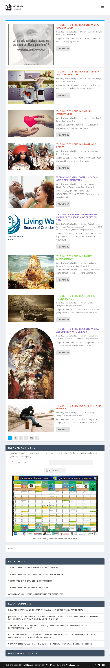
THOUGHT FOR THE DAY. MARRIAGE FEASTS (76, 146)
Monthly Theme (62, 187)
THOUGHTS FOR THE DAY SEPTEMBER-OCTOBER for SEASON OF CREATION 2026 (77, 217)
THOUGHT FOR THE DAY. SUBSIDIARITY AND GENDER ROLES (78, 73)
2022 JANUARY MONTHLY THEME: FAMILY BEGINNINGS (33, 619)
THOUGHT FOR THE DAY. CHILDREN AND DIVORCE (78, 407)
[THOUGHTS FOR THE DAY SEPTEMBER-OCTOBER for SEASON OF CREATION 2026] (31, 226)
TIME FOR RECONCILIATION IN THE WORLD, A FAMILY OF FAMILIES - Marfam (43, 625)
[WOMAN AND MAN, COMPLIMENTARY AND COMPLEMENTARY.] (31, 192)
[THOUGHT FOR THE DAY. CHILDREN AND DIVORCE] (31, 418)
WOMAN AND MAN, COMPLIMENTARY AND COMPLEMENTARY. (77, 179)
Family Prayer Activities (65, 227)
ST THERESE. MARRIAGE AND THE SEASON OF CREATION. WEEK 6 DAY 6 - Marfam (45, 634)
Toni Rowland (69, 32)
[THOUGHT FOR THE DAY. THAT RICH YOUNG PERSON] (31, 308)
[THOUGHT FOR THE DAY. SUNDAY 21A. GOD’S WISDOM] (31, 44)
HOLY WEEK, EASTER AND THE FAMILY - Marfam (30, 610)
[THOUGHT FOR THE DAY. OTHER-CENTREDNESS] (31, 123)
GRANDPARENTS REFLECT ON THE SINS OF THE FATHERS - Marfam (39, 643)
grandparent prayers (82, 643)
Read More (63, 48)
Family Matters (93, 184)
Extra (59, 665)
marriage (91, 413)
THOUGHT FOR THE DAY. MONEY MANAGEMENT (74, 258)
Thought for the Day (76, 187)
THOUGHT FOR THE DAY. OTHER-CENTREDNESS (74, 113)
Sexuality (91, 32)
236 (31, 438)
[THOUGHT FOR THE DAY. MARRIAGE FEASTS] (31, 156)
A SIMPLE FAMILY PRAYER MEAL (69, 610)
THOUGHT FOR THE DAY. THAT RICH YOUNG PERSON (76, 297)
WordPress (51, 665)
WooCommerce (72, 665)
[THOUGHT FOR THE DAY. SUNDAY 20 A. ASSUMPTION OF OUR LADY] (31, 363)
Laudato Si (78, 227)
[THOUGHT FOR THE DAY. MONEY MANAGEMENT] (31, 272)
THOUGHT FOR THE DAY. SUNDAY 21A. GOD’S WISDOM (77, 26)
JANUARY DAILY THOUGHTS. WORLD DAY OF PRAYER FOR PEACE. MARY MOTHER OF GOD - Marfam (53, 616)
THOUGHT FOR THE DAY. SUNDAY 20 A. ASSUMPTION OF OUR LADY (77, 330)
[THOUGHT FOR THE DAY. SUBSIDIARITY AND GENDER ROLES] (31, 87)
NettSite (27, 665)
